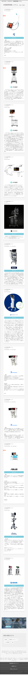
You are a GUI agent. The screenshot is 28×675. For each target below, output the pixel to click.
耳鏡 (12, 642)
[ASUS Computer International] (14, 469)
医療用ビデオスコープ (13, 639)
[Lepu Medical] (14, 372)
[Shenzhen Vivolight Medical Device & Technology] (14, 87)
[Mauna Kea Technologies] (14, 314)
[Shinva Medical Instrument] (14, 582)
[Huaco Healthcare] (14, 267)
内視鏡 (5, 639)
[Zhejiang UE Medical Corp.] (14, 34)
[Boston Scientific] (14, 533)
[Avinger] (14, 231)
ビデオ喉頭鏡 (6, 642)
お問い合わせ (14, 270)
